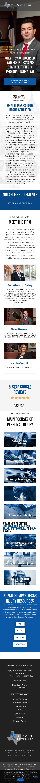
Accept (20, 780)
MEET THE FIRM (20, 222)
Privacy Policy (20, 721)
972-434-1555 (20, 680)
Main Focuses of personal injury (20, 422)
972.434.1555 (25, 5)
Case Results (20, 707)
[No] (36, 777)
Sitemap (20, 717)
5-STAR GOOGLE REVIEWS (20, 389)
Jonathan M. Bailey (20, 285)
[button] (34, 5)
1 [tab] (20, 206)
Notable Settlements (20, 195)
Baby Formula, (18, 529)
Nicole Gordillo (20, 363)
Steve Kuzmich (20, 329)
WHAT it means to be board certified (20, 107)
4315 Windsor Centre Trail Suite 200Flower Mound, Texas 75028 (20, 673)
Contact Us (20, 714)
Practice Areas (20, 703)
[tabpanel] (20, 202)
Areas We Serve (20, 699)
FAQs (20, 710)
